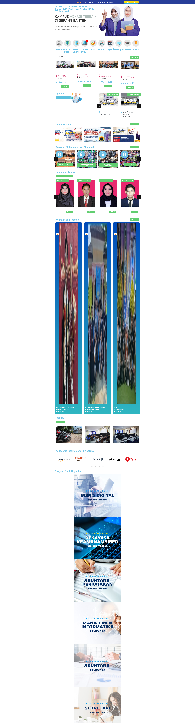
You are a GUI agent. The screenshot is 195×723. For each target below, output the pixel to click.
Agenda (111, 49)
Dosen (101, 49)
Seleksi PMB (85, 50)
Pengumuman (123, 49)
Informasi (110, 2)
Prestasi (136, 49)
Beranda (78, 2)
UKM (92, 49)
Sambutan (61, 49)
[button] (99, 106)
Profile (85, 2)
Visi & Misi (67, 50)
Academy (92, 2)
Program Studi (101, 2)
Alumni (128, 49)
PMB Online (76, 50)
